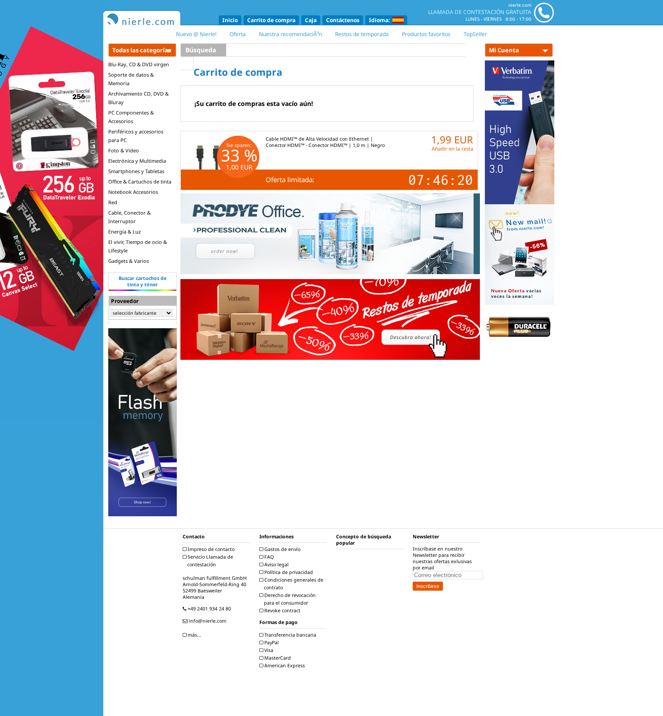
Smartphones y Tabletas (136, 171)
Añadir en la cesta (452, 148)
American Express (284, 665)
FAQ (268, 557)
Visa (268, 650)
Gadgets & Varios (128, 260)
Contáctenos (342, 20)
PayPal (271, 642)
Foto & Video (123, 150)
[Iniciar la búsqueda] (186, 63)
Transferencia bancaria (289, 635)
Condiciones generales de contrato (293, 584)
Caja (311, 20)
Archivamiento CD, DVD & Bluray (138, 98)
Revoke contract (281, 610)
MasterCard (277, 658)
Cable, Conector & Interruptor (129, 217)
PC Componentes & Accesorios (131, 116)
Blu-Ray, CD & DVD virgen (138, 64)
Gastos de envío (281, 549)
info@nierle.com (207, 621)
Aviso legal (276, 564)
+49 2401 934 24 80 (208, 609)
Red (112, 202)
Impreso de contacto (210, 549)
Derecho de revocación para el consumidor (289, 599)
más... (193, 635)
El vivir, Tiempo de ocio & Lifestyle (137, 246)
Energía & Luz (124, 231)
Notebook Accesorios (133, 191)
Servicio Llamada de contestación (209, 561)
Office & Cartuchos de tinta (139, 181)
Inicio (230, 20)
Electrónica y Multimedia (137, 160)
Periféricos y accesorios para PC (135, 135)
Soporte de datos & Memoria (131, 79)
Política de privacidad (288, 572)
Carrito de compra (271, 20)
